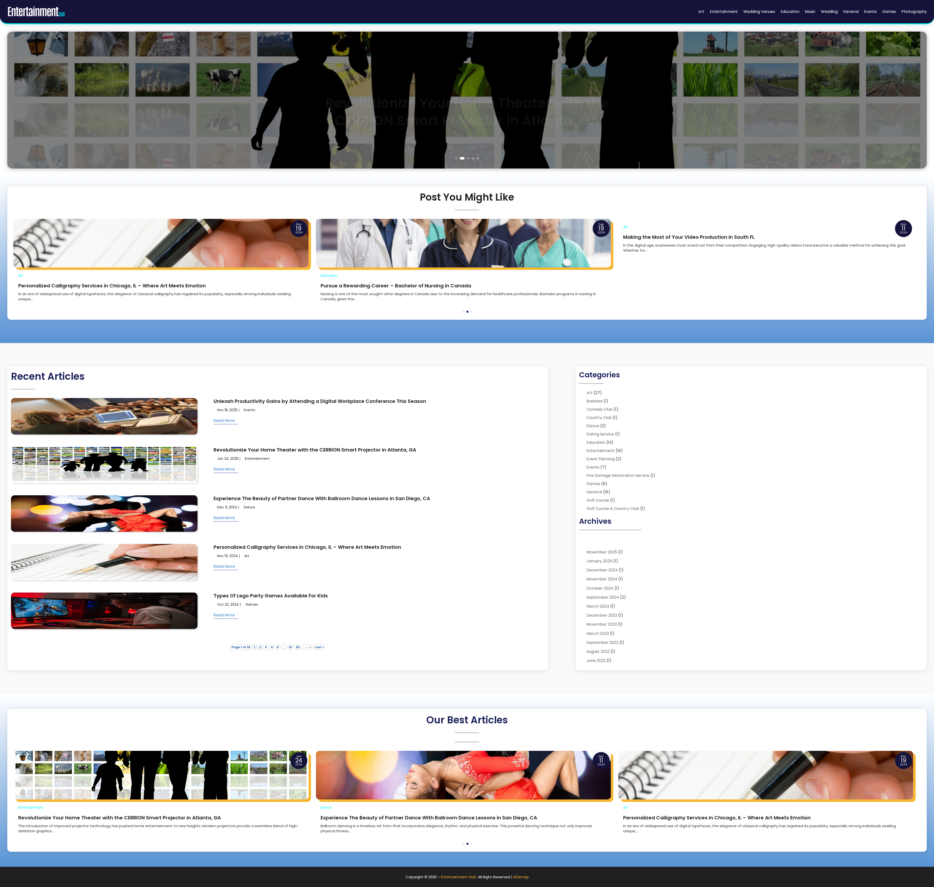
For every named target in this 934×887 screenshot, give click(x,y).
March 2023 (597, 633)
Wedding (829, 11)
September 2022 (602, 642)
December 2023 (601, 615)
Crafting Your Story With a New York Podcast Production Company (706, 285)
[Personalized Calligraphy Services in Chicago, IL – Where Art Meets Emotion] (463, 775)
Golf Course (597, 500)
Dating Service (600, 434)
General (851, 11)
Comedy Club (599, 409)
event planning (600, 459)
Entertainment (724, 11)
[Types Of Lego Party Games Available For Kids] (765, 775)
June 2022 (596, 660)
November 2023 (601, 624)
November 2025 (601, 552)
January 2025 (599, 561)
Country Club (599, 417)
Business (594, 401)
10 (290, 647)
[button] (459, 311)
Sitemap (521, 876)
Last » (319, 647)
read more (224, 420)
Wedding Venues (759, 11)
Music (810, 11)
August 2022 (598, 651)
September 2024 (602, 597)
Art (701, 11)
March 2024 (597, 606)
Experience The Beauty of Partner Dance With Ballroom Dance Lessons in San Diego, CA (322, 498)
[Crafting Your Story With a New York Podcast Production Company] (765, 243)
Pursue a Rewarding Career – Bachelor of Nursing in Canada (93, 285)
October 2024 (599, 588)
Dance (249, 507)
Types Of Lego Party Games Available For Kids (271, 595)
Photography (914, 11)
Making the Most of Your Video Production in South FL (386, 237)
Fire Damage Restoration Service (617, 475)
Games (889, 11)
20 (297, 647)
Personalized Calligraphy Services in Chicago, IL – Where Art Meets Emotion (307, 547)
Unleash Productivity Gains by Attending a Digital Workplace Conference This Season (320, 401)
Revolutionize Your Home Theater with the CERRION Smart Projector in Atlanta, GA (467, 99)
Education (790, 11)
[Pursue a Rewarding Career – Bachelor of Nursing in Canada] (160, 243)
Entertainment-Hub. (459, 876)
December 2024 (602, 570)
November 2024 (601, 579)
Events (870, 11)
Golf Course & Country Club (612, 508)
